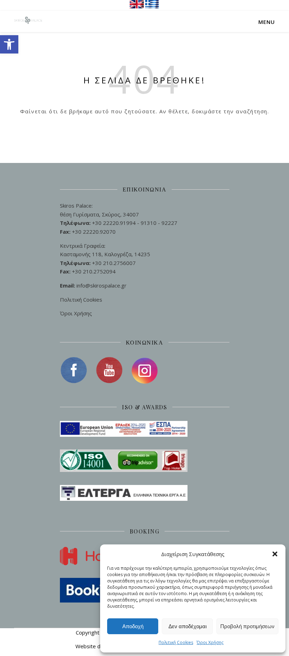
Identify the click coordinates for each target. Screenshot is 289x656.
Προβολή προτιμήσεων (247, 626)
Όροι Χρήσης (210, 642)
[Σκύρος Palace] (28, 21)
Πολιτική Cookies (176, 642)
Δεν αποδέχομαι (187, 626)
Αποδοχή (132, 626)
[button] (9, 44)
